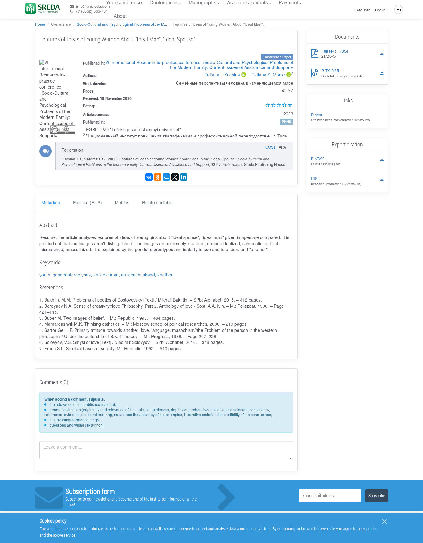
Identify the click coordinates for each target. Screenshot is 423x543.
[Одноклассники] (157, 177)
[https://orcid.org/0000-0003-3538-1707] (243, 75)
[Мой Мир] (166, 177)
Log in (380, 9)
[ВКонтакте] (149, 177)
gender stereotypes (72, 275)
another (164, 275)
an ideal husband (138, 275)
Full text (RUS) (87, 202)
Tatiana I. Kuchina (222, 75)
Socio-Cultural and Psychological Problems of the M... (122, 24)
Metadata (50, 202)
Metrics (122, 202)
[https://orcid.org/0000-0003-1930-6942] (288, 75)
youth (44, 275)
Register (362, 9)
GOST (270, 147)
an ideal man (106, 275)
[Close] (385, 521)
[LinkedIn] (183, 177)
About (120, 16)
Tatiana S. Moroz (268, 75)
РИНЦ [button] (286, 121)
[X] (175, 177)
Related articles (157, 202)
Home (40, 24)
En (398, 9)
